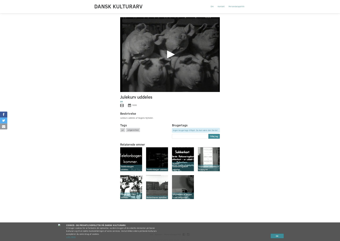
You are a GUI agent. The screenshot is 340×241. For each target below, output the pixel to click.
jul (123, 130)
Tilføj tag (214, 136)
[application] (170, 54)
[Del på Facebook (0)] (3, 115)
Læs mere (71, 237)
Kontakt (221, 6)
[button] (170, 54)
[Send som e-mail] (3, 127)
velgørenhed (133, 130)
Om (212, 6)
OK (277, 236)
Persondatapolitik (236, 6)
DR (121, 101)
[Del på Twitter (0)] (3, 121)
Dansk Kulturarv (118, 6)
